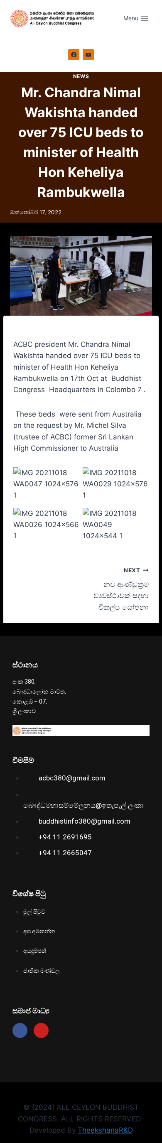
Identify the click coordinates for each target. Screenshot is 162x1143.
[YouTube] (88, 55)
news (81, 76)
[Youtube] (41, 1030)
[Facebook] (74, 55)
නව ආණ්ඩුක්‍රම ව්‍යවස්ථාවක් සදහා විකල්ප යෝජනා (121, 589)
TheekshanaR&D (105, 1130)
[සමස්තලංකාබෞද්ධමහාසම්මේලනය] (54, 18)
